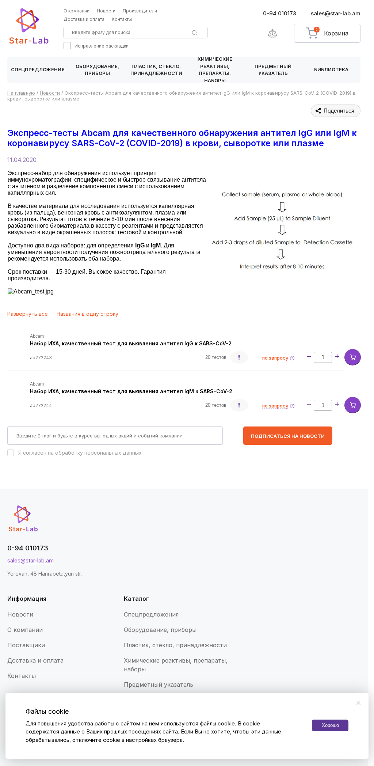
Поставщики (26, 645)
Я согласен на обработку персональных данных (80, 453)
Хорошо (330, 725)
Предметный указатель (273, 69)
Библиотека (331, 69)
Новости (106, 11)
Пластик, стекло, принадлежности (156, 69)
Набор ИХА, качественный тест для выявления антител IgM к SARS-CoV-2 (131, 391)
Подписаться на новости (288, 436)
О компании (76, 11)
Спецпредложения (38, 69)
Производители (140, 11)
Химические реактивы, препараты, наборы (215, 70)
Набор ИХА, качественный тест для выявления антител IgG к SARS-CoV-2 (131, 343)
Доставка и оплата (84, 19)
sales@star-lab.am (335, 13)
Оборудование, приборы (97, 69)
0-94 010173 (279, 13)
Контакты (122, 19)
